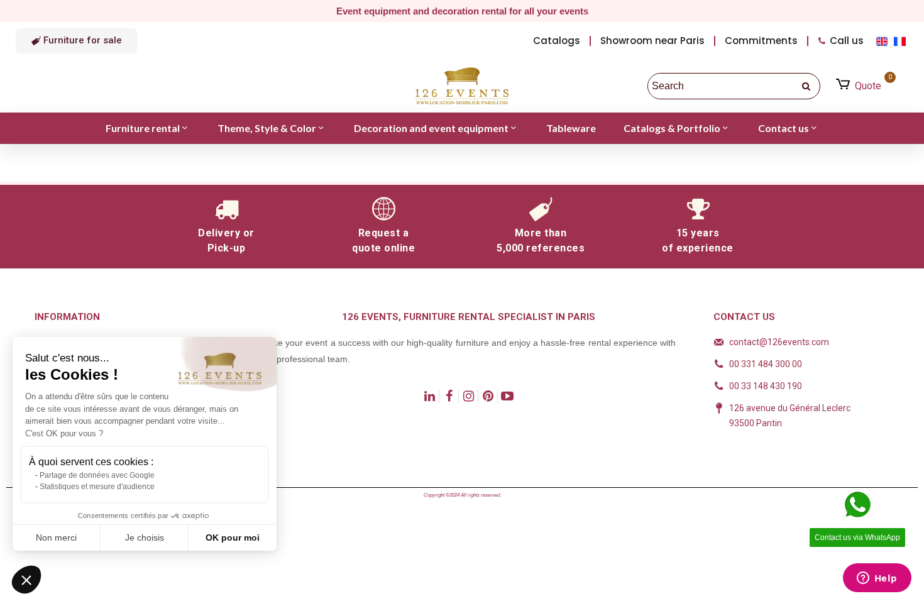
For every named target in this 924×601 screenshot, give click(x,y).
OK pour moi (233, 537)
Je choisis (144, 537)
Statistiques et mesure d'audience (97, 486)
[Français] (900, 41)
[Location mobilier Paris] (462, 86)
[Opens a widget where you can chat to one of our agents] (876, 579)
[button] (76, 40)
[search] (807, 86)
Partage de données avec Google (97, 475)
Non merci (56, 537)
